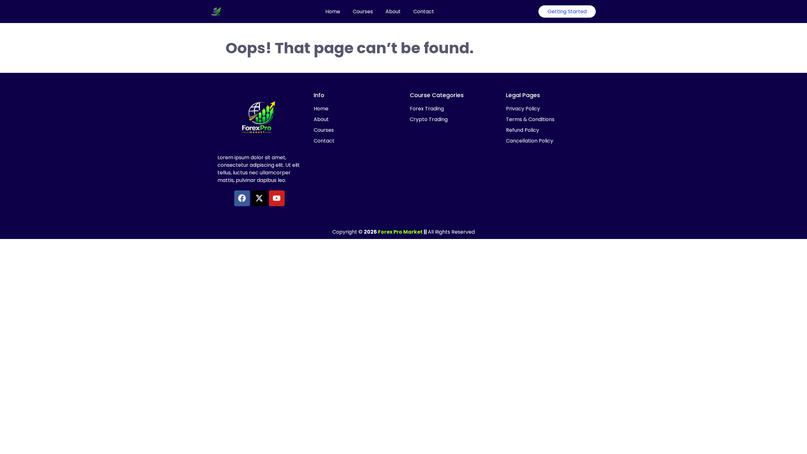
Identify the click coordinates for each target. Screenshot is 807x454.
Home (332, 11)
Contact (423, 11)
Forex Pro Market (400, 232)
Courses (363, 11)
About (393, 11)
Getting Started (567, 11)
